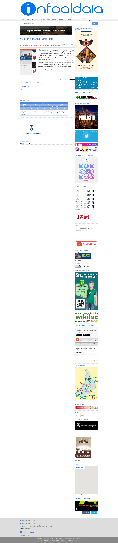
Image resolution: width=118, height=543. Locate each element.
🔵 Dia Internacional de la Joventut (27, 520)
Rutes (27, 19)
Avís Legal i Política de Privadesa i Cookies (72, 538)
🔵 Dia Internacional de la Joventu (27, 523)
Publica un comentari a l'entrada (27, 90)
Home (22, 19)
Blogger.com (74, 540)
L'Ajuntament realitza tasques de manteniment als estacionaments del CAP (36, 526)
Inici (47, 93)
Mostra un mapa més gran (79, 494)
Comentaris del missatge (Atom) (33, 96)
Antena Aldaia (35, 19)
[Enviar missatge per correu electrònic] (41, 82)
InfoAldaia (49, 538)
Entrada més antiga (70, 93)
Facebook (60, 19)
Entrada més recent (24, 93)
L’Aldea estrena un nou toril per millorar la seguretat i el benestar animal (35, 525)
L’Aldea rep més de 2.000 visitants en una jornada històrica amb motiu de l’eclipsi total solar (40, 522)
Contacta (68, 19)
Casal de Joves (51, 19)
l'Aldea (43, 19)
